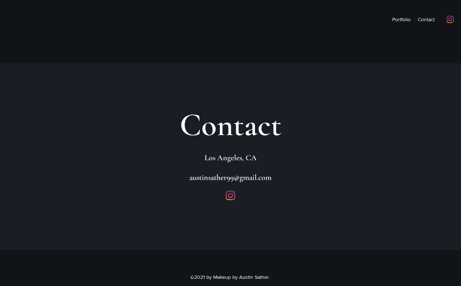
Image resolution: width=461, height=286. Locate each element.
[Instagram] (450, 19)
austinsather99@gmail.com (230, 177)
